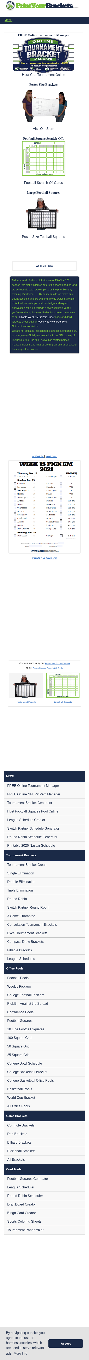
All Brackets (16, 1159)
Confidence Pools (20, 1012)
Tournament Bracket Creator (27, 864)
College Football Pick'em (25, 995)
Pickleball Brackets (21, 1151)
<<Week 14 (38, 456)
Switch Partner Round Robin (28, 907)
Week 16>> (51, 456)
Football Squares (19, 1020)
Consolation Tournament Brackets (32, 924)
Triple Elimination (20, 890)
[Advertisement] (44, 403)
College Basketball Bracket (27, 1072)
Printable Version (44, 558)
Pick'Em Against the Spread (27, 1003)
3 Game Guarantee (21, 916)
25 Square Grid (18, 1055)
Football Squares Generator (27, 1178)
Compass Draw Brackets (25, 941)
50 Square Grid (18, 1046)
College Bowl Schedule (24, 1063)
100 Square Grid (19, 1038)
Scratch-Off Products (63, 702)
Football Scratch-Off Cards (43, 183)
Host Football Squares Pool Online (32, 811)
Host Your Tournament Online (43, 75)
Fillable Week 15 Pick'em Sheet (36, 317)
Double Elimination (21, 882)
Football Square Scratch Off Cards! (48, 668)
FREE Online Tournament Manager (33, 785)
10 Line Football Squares (25, 1029)
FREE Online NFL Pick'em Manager (33, 794)
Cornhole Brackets (21, 1125)
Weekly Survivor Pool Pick (52, 321)
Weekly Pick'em (19, 986)
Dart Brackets (17, 1134)
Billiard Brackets (19, 1142)
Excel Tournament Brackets (27, 933)
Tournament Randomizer (25, 1230)
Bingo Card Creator (21, 1213)
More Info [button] (20, 1353)
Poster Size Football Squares (43, 237)
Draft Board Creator (21, 1204)
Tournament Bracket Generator (29, 803)
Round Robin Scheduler (25, 1196)
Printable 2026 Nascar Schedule (31, 845)
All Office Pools (18, 1106)
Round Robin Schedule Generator (32, 837)
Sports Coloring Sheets (24, 1221)
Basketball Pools (19, 1089)
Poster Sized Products (26, 702)
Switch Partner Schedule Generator (33, 828)
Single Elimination (20, 873)
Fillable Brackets (19, 950)
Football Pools (18, 978)
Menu (8, 20)
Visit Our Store (43, 129)
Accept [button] (66, 1343)
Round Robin (17, 899)
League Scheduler (20, 1187)
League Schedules (21, 959)
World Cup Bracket (21, 1097)
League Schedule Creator (26, 820)
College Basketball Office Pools (30, 1080)
